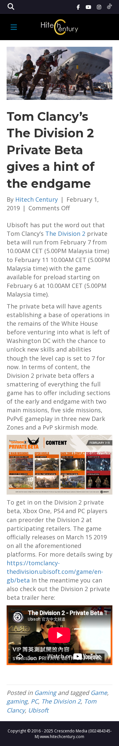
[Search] (11, 6)
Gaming (45, 693)
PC (34, 701)
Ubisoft (38, 710)
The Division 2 (65, 233)
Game (99, 693)
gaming (17, 701)
